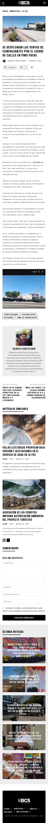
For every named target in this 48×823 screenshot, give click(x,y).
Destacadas (8, 317)
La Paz (25, 11)
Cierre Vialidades (11, 314)
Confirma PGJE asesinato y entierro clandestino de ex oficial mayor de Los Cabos (24, 679)
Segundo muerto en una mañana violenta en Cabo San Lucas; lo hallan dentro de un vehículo (24, 708)
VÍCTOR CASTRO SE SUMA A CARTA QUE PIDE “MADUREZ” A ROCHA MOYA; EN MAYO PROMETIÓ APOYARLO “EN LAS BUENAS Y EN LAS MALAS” (24, 766)
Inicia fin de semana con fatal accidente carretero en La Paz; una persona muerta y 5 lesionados (12, 393)
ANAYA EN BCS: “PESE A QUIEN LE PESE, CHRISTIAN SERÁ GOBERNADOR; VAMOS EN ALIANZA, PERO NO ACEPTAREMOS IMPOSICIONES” (24, 650)
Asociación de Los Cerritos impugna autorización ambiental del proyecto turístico (23, 515)
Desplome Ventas (29, 314)
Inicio (5, 11)
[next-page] (8, 540)
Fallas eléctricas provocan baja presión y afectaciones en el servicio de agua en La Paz (24, 451)
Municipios (15, 11)
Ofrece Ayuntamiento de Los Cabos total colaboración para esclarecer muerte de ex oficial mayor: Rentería (24, 737)
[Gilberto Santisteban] (5, 60)
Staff (11, 459)
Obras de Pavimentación (27, 317)
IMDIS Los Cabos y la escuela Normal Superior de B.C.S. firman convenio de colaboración (35, 392)
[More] (32, 67)
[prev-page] (4, 540)
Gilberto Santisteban (17, 61)
